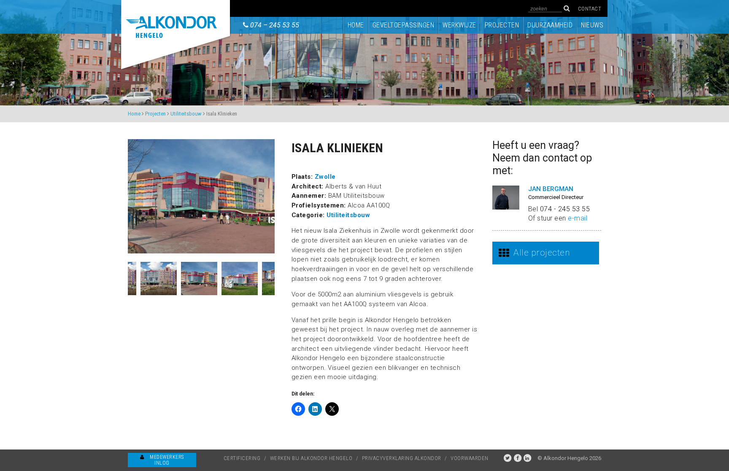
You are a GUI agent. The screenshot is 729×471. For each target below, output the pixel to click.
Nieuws (592, 25)
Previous (121, 279)
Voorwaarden (470, 458)
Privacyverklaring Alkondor (401, 458)
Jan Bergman (550, 189)
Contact (590, 8)
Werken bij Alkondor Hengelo (311, 458)
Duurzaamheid (549, 25)
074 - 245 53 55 (565, 209)
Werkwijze (459, 25)
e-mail (577, 218)
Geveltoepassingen (404, 25)
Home (356, 25)
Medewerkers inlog (166, 460)
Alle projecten (541, 253)
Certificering (242, 458)
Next (281, 279)
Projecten (502, 25)
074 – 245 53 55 (274, 25)
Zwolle (325, 176)
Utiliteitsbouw (186, 113)
